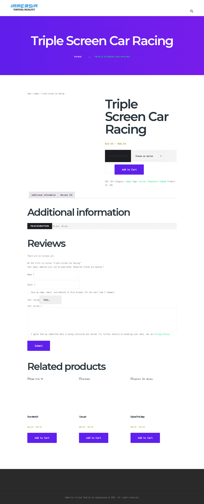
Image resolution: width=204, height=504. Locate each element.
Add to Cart (129, 169)
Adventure (153, 181)
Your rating (33, 300)
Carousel (82, 417)
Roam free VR (32, 417)
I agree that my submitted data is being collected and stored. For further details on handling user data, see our (100, 334)
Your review (34, 306)
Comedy (163, 181)
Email (31, 284)
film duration (118, 156)
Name (30, 274)
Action (142, 181)
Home (78, 57)
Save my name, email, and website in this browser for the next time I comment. (73, 292)
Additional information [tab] (44, 195)
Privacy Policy (162, 334)
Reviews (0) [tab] (66, 195)
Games (36, 93)
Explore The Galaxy (137, 417)
